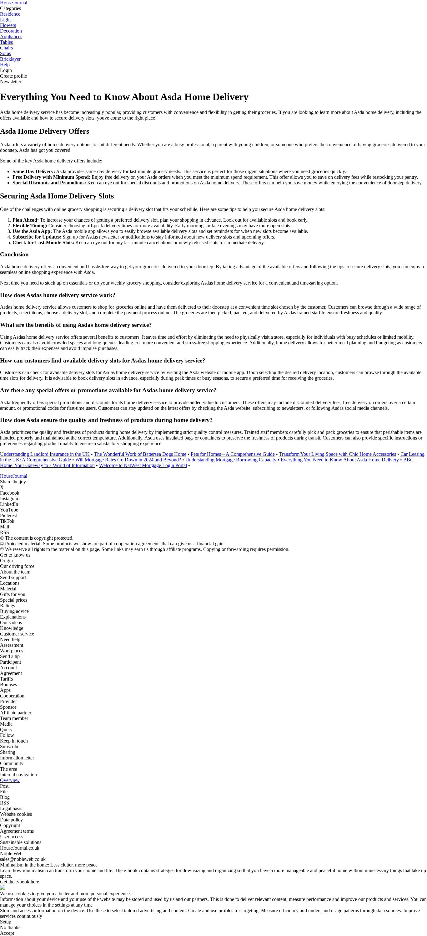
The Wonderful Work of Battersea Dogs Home (140, 454)
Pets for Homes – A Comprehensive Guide (233, 454)
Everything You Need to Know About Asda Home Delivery (340, 459)
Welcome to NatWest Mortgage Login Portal (143, 465)
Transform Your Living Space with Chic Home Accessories (337, 454)
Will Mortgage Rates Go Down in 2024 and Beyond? (128, 459)
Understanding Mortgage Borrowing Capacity (230, 459)
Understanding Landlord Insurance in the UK (45, 454)
